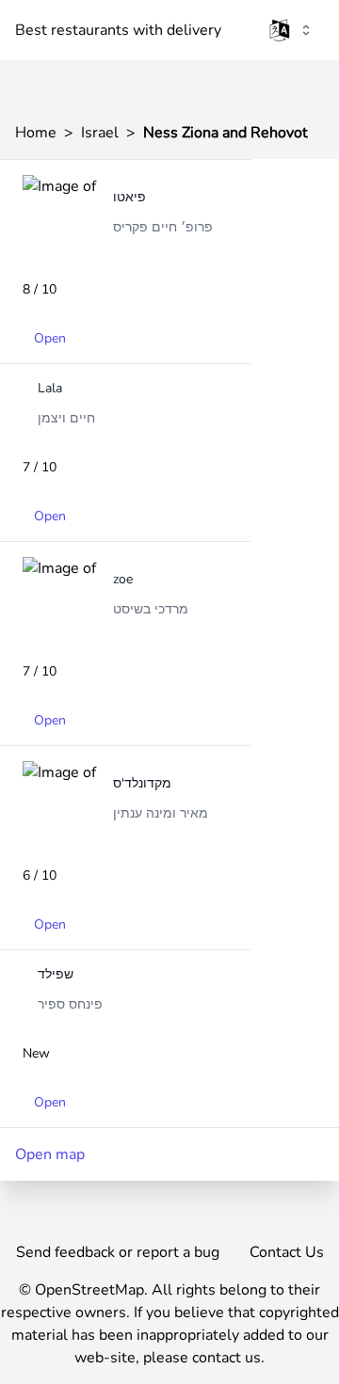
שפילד (55, 974)
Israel (100, 132)
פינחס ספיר (70, 1004)
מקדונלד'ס (142, 783)
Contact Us (287, 1252)
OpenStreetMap (89, 1290)
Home (35, 132)
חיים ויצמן (66, 418)
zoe (123, 579)
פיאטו (129, 197)
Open (50, 338)
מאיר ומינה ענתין (160, 813)
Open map (50, 1154)
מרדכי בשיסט (150, 609)
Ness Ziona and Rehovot (225, 132)
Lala (50, 388)
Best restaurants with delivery (118, 30)
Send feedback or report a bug (117, 1252)
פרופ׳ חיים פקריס (163, 227)
